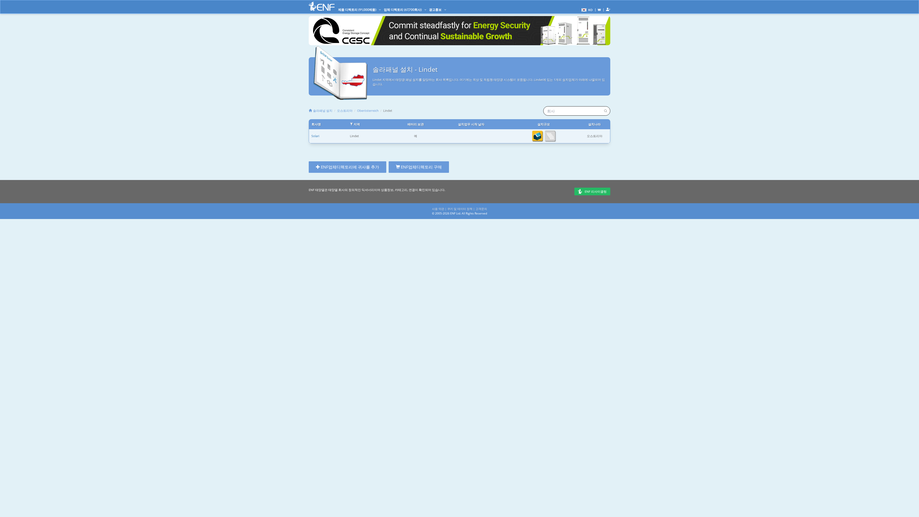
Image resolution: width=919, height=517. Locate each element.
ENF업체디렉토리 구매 (421, 167)
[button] (586, 9)
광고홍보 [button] (435, 9)
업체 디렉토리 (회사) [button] (403, 9)
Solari (315, 136)
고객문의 (481, 209)
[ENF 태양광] (322, 6)
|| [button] (599, 9)
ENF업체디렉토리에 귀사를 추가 (349, 167)
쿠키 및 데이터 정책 (459, 209)
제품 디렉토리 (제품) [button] (357, 9)
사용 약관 (438, 209)
